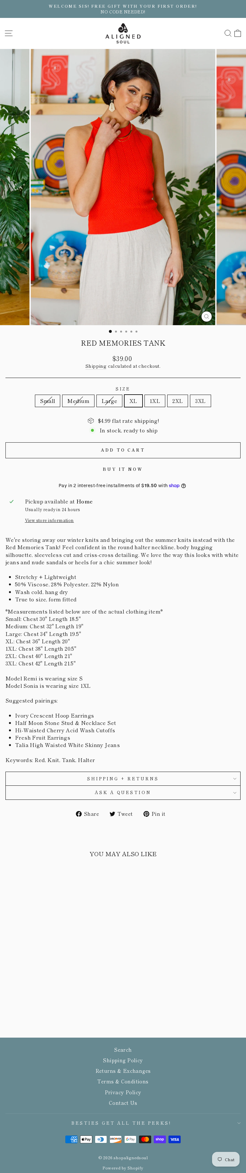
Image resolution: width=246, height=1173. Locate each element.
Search (123, 1049)
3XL (200, 401)
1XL (155, 401)
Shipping (96, 366)
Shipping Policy (123, 1060)
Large (109, 401)
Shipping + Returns (123, 778)
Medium (78, 401)
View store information (49, 520)
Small (47, 401)
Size (123, 389)
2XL (177, 401)
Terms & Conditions (122, 1081)
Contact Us (123, 1102)
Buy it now (123, 469)
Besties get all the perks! (121, 1123)
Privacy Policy (123, 1092)
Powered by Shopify (122, 1168)
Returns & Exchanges (123, 1070)
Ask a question (123, 792)
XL (133, 401)
